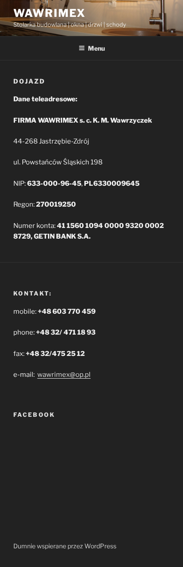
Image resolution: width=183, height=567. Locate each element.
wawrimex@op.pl (64, 375)
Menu (96, 48)
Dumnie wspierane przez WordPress (64, 546)
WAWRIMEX (49, 13)
